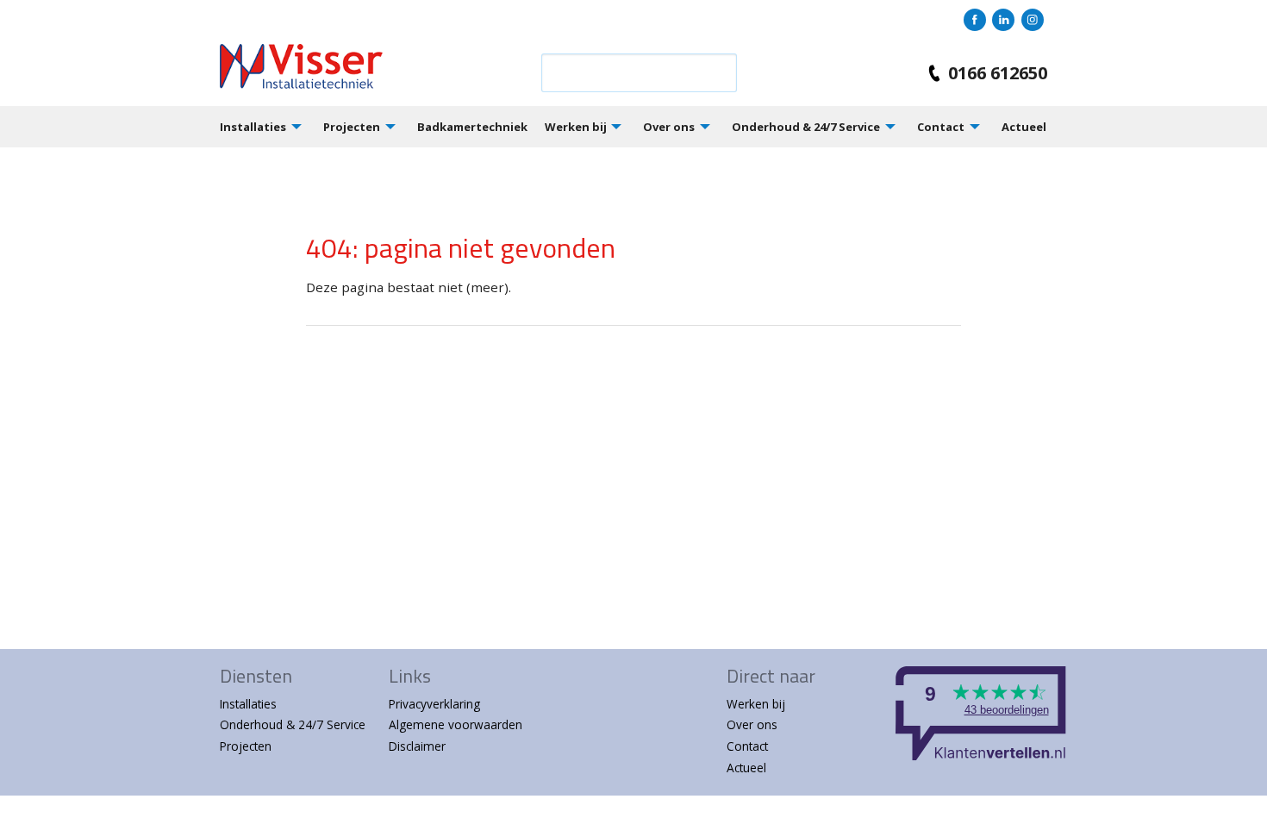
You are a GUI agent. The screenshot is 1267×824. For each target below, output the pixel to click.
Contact (940, 126)
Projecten (351, 126)
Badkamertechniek (472, 126)
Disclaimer (417, 746)
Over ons (669, 126)
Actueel (1024, 126)
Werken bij (576, 126)
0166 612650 (997, 72)
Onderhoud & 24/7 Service (806, 126)
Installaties (253, 126)
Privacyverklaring (434, 704)
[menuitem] (271, 126)
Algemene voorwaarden (455, 724)
